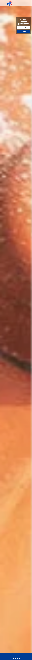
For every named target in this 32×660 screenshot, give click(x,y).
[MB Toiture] (9, 3)
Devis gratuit (16, 655)
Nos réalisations (16, 658)
